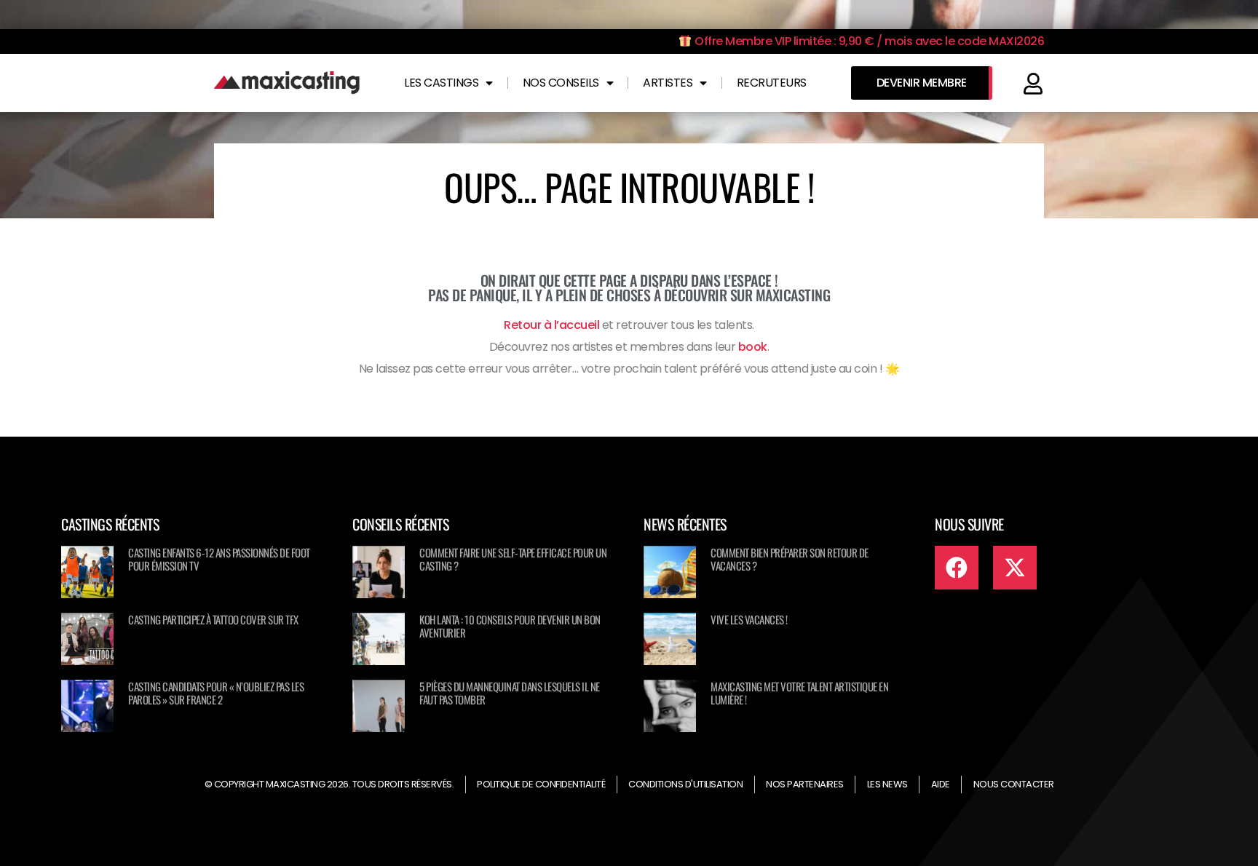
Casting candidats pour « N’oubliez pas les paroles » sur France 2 (216, 692)
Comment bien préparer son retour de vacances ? (790, 558)
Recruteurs (772, 82)
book (752, 346)
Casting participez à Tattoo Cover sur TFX (213, 619)
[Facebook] (956, 567)
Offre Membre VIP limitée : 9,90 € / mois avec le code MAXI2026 (868, 41)
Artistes (667, 82)
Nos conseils (561, 82)
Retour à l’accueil (551, 325)
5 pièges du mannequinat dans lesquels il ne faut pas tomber (509, 692)
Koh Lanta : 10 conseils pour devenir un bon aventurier (510, 625)
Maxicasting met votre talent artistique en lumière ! (799, 692)
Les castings (441, 82)
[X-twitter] (1015, 567)
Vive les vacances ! (749, 619)
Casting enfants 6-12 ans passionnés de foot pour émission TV (219, 558)
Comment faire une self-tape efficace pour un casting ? (512, 558)
